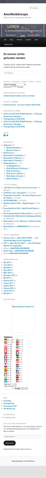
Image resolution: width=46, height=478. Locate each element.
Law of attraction (17, 302)
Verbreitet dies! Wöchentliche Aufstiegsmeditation (22, 216)
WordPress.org (9, 408)
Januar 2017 (8, 283)
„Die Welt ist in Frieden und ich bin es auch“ (21, 187)
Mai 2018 (7, 267)
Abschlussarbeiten (13, 147)
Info (5, 39)
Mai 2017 (7, 278)
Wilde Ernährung (12, 171)
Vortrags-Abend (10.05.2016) (14, 119)
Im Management (12, 166)
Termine (19, 39)
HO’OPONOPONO (10, 200)
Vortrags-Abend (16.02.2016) (14, 126)
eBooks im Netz (12, 150)
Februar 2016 (8, 288)
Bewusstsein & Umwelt (12, 160)
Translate (20, 87)
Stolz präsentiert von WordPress (23, 461)
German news (9, 238)
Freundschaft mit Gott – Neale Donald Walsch (21, 208)
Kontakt (28, 39)
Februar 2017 (8, 280)
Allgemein (7, 145)
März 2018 (7, 272)
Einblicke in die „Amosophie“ (15, 193)
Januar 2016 (8, 291)
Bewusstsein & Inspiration (13, 155)
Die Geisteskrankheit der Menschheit (17, 213)
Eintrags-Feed (9, 403)
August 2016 (8, 285)
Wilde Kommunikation (14, 173)
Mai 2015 (7, 293)
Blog (11, 39)
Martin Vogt (8, 251)
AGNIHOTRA (8, 44)
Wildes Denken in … (11, 163)
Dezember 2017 (9, 275)
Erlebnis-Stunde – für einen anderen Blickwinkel (22, 105)
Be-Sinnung (8, 153)
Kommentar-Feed (10, 406)
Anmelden (7, 401)
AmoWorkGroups (16, 14)
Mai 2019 (7, 262)
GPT (5, 243)
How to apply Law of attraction (30, 302)
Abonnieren (9, 443)
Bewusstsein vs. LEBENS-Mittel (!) (16, 226)
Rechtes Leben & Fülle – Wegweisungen (19, 203)
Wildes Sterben (12, 178)
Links (36, 39)
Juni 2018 (7, 265)
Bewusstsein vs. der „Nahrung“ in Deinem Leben (22, 221)
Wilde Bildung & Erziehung (16, 168)
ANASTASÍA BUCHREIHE (20, 248)
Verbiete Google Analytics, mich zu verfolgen (19, 96)
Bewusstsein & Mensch (12, 158)
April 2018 (7, 270)
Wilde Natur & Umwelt (14, 176)
